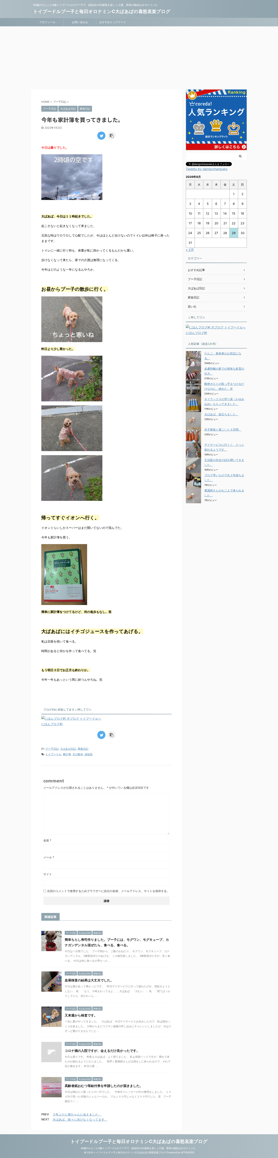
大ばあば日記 (68, 748)
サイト (47, 874)
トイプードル (53, 754)
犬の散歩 (77, 754)
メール (48, 857)
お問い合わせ (80, 22)
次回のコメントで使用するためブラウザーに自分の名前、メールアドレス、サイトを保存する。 (108, 891)
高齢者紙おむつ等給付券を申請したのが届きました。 (104, 1086)
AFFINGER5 (187, 1152)
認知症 (89, 754)
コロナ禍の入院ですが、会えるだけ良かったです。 (102, 1051)
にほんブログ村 (52, 724)
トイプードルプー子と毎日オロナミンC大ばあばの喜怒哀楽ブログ (101, 11)
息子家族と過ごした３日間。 (222, 429)
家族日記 (83, 748)
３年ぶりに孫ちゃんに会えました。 (77, 1114)
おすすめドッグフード (112, 22)
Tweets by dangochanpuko (207, 169)
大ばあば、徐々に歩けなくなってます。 (80, 1119)
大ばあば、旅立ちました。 (221, 414)
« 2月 (190, 250)
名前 (47, 840)
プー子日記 (52, 748)
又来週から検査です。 (81, 1015)
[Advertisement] (139, 56)
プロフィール (47, 22)
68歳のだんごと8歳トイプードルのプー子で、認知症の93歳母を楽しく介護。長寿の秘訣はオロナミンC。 (139, 1148)
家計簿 (67, 754)
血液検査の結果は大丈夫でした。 (89, 980)
